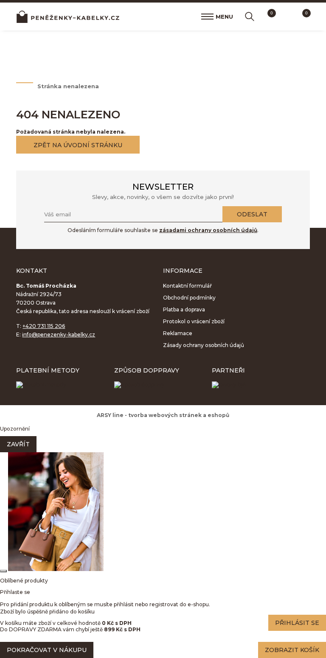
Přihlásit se (297, 623)
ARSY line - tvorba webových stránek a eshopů (163, 415)
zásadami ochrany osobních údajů (208, 230)
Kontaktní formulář (187, 286)
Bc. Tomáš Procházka (68, 16)
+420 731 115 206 (43, 326)
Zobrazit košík (292, 650)
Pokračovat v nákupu (47, 650)
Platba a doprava (184, 309)
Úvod (22, 86)
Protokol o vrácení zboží (194, 321)
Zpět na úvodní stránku (78, 145)
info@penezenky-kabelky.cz (58, 334)
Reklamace (177, 333)
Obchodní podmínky (189, 297)
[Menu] (207, 16)
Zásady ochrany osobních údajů (203, 345)
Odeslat (252, 214)
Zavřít (18, 444)
